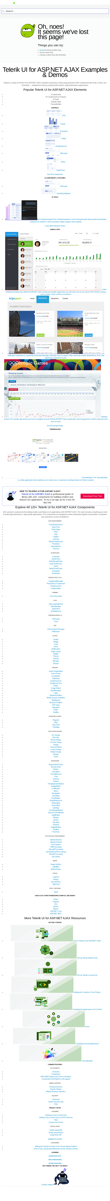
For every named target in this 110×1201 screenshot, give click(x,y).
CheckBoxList (56, 774)
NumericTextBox (56, 702)
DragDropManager (56, 581)
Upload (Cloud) (56, 842)
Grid (55, 534)
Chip (56, 776)
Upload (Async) (56, 840)
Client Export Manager (55, 629)
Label (56, 693)
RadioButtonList (56, 800)
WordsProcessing (56, 854)
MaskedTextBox (56, 695)
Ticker (56, 757)
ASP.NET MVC (56, 914)
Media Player (56, 869)
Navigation (56, 793)
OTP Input (56, 705)
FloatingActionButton (56, 784)
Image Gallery (56, 864)
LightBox (56, 867)
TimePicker (56, 573)
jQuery (55, 906)
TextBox (56, 712)
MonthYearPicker (55, 568)
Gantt (56, 566)
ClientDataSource (56, 525)
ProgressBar (56, 588)
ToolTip (56, 659)
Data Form (56, 527)
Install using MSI (56, 1130)
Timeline (56, 825)
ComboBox (56, 676)
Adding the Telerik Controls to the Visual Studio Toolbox (56, 1146)
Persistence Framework (56, 583)
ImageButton (56, 786)
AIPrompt (55, 619)
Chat (56, 621)
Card (56, 644)
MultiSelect (56, 700)
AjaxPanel (56, 609)
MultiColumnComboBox (56, 698)
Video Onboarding (55, 1159)
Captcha (56, 877)
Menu (56, 791)
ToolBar (56, 829)
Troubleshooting (55, 1163)
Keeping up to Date (55, 1139)
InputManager (56, 690)
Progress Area (55, 586)
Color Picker (56, 674)
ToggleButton (56, 827)
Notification (56, 649)
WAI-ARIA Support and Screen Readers (56, 1077)
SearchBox (56, 805)
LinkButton (56, 788)
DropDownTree (56, 683)
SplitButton (56, 815)
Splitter (56, 654)
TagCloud (56, 884)
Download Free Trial (92, 496)
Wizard (56, 663)
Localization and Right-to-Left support (56, 1079)
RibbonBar (56, 803)
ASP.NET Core (56, 911)
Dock (56, 647)
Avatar (55, 639)
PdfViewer (56, 631)
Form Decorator (56, 596)
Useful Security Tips (55, 1102)
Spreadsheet (56, 546)
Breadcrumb (56, 767)
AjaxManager (56, 606)
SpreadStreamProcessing (56, 852)
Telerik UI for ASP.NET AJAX (35, 494)
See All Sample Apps (55, 426)
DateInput (56, 678)
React (56, 899)
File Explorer (56, 844)
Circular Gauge (56, 742)
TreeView (56, 832)
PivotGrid (55, 544)
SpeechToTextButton (56, 813)
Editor (56, 686)
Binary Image (56, 740)
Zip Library (56, 857)
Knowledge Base (55, 1156)
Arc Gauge (56, 735)
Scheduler (56, 571)
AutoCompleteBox (56, 671)
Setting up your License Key (56, 1115)
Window (56, 661)
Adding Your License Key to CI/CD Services (56, 1117)
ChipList (56, 779)
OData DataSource (56, 541)
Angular (56, 902)
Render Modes (56, 1089)
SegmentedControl (56, 764)
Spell (56, 892)
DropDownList (55, 681)
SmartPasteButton (56, 810)
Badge (55, 642)
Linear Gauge (56, 749)
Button (55, 769)
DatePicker (56, 559)
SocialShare (56, 882)
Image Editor (56, 688)
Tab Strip (56, 822)
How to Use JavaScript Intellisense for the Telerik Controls (56, 1149)
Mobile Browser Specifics (56, 1091)
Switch (55, 820)
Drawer (56, 781)
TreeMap (56, 727)
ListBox (56, 537)
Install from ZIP (56, 1135)
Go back (43, 50)
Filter (56, 532)
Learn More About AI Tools (55, 226)
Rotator (56, 754)
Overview (56, 1072)
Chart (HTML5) (56, 747)
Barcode (56, 737)
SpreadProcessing (56, 849)
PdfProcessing (55, 847)
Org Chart (56, 725)
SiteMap (56, 808)
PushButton (55, 798)
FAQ (56, 1104)
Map (56, 722)
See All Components (55, 174)
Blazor (55, 909)
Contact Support (47, 1185)
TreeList (56, 549)
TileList (56, 656)
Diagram (56, 720)
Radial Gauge (56, 752)
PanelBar (56, 796)
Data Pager (56, 529)
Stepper (56, 817)
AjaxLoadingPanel (56, 604)
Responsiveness (56, 1087)
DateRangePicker (56, 561)
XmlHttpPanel (56, 611)
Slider (56, 710)
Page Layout (56, 651)
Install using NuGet (56, 1132)
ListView (56, 539)
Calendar (55, 556)
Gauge (55, 745)
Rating (55, 879)
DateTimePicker (56, 564)
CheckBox (56, 772)
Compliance (55, 1074)
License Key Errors (56, 1122)
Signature (56, 707)
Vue (55, 904)
